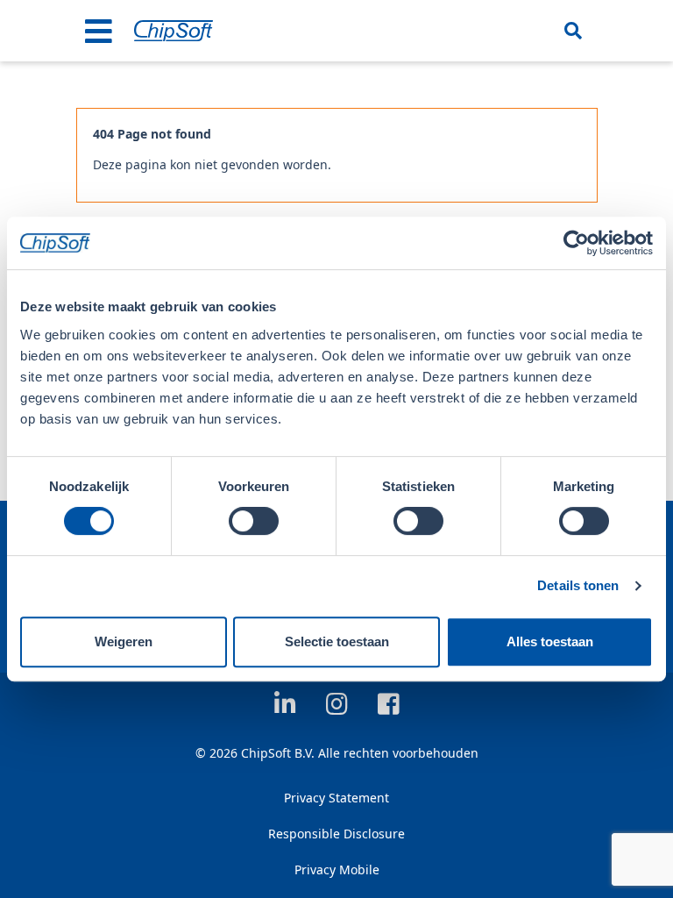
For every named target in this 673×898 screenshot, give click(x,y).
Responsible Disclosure (336, 833)
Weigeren (123, 641)
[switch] (254, 521)
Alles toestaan (550, 641)
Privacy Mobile (336, 869)
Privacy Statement (336, 797)
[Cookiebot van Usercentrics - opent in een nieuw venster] (576, 243)
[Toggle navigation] (99, 30)
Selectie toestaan (337, 641)
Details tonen (578, 585)
